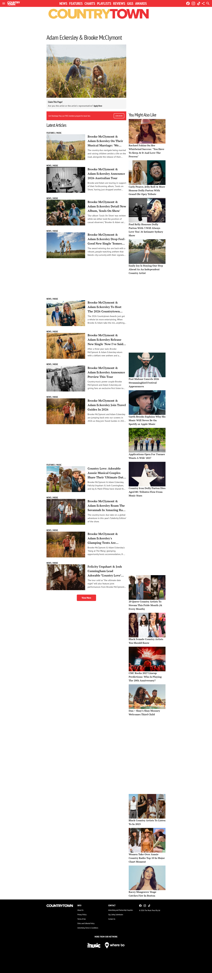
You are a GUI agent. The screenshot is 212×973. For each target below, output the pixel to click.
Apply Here (98, 105)
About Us (80, 910)
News (63, 3)
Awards (141, 3)
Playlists (104, 3)
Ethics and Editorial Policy (85, 923)
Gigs (130, 3)
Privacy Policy (81, 914)
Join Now (119, 116)
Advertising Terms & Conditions (87, 928)
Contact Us (111, 919)
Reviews (119, 3)
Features (76, 3)
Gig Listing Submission (115, 914)
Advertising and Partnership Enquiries (120, 910)
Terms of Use (81, 919)
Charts (90, 3)
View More (86, 597)
